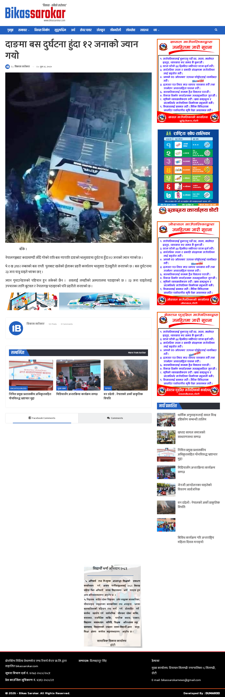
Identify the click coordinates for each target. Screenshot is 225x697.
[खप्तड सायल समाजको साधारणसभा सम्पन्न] (166, 437)
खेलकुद (101, 30)
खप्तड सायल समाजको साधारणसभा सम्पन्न (191, 435)
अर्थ (73, 30)
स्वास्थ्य (144, 30)
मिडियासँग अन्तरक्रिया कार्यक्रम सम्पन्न (196, 470)
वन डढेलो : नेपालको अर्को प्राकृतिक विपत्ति (199, 505)
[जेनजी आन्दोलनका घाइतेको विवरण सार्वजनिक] (166, 490)
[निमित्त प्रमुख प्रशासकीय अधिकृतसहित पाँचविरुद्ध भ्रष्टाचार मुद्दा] (31, 375)
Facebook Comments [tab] (43, 418)
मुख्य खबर (61, 388)
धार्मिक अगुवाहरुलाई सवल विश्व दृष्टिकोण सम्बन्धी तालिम (197, 417)
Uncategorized (18, 388)
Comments (117, 418)
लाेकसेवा (130, 30)
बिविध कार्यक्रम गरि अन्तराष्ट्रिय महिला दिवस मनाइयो (196, 540)
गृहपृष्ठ (10, 30)
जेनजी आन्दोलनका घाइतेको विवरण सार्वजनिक (195, 487)
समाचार (22, 30)
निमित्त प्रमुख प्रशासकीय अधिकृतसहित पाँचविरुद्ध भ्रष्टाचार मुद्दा (197, 454)
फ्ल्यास (108, 388)
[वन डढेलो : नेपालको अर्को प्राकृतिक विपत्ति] (126, 375)
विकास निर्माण (42, 30)
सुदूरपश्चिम (60, 30)
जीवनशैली (115, 30)
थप (155, 30)
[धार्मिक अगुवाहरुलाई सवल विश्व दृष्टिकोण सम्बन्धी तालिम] (166, 420)
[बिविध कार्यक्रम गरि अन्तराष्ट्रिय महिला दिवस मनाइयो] (166, 542)
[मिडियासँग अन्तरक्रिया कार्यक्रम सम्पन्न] (78, 375)
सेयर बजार (86, 30)
